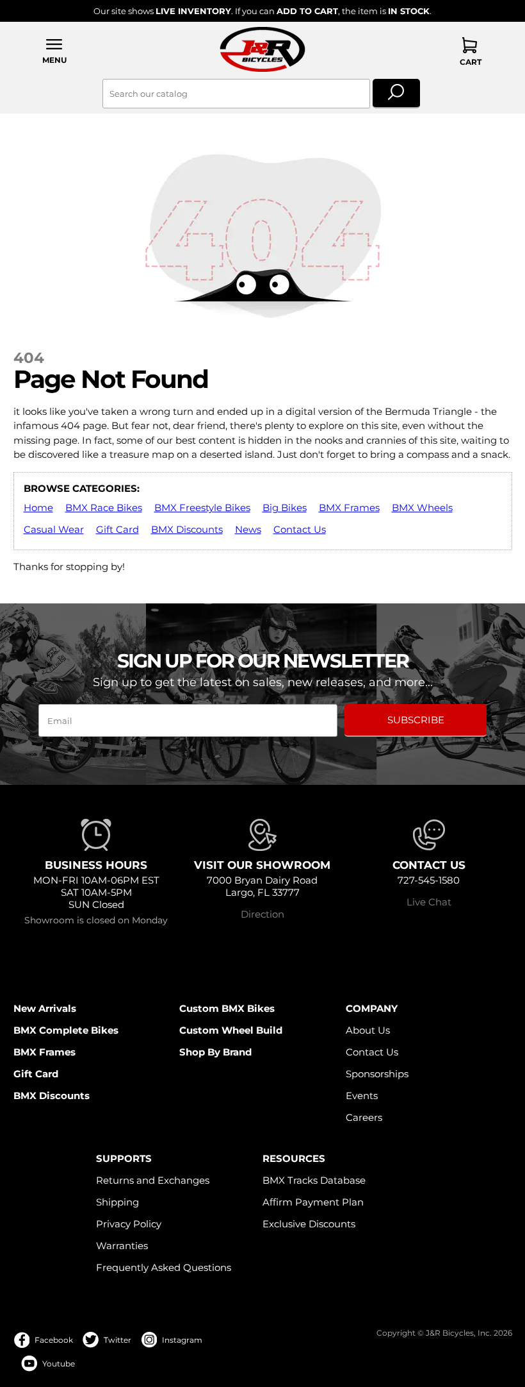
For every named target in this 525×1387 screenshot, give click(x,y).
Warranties (122, 1246)
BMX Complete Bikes (65, 1030)
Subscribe (415, 720)
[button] (55, 51)
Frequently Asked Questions (163, 1267)
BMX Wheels (422, 507)
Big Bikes (284, 507)
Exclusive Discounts (308, 1224)
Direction (262, 914)
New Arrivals (44, 1008)
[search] (397, 93)
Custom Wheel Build (230, 1030)
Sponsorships (377, 1074)
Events (362, 1095)
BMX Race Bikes (103, 507)
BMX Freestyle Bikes (202, 507)
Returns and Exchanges (152, 1180)
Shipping (117, 1202)
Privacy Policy (128, 1224)
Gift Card (117, 529)
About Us (368, 1030)
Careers (364, 1117)
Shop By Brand (215, 1052)
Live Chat (429, 902)
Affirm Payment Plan (313, 1202)
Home (38, 507)
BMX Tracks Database (314, 1180)
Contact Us (299, 529)
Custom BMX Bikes (227, 1008)
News (248, 529)
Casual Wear (54, 529)
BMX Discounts (187, 529)
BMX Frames (349, 507)
